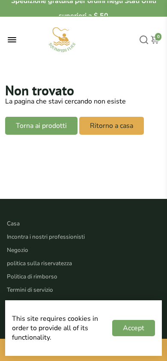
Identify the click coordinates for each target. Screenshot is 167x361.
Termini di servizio (30, 290)
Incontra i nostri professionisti (46, 237)
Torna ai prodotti (41, 125)
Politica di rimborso (32, 276)
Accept (133, 328)
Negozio (17, 250)
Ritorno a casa (111, 125)
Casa (13, 223)
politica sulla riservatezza (39, 263)
